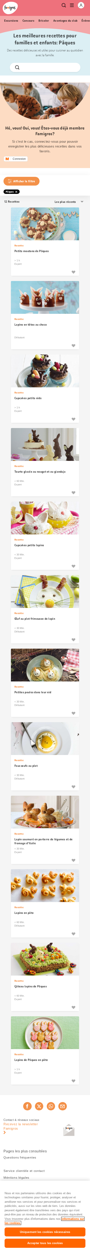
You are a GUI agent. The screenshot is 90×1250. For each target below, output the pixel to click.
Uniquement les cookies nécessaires (45, 1232)
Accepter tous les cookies (45, 1243)
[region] (45, 1215)
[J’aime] (73, 272)
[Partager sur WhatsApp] (51, 1106)
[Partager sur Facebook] (27, 1106)
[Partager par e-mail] (62, 1106)
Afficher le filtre (24, 181)
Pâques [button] (10, 191)
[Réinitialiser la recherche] (73, 67)
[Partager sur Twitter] (39, 1106)
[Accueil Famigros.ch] (10, 8)
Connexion (19, 158)
